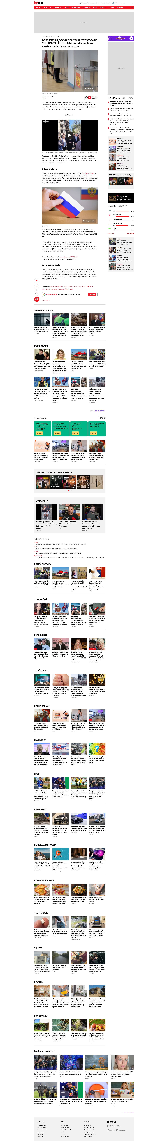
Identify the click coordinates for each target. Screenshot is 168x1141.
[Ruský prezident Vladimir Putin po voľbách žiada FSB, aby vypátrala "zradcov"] (97, 319)
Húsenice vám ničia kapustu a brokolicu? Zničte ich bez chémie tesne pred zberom (59, 1036)
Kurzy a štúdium (37, 870)
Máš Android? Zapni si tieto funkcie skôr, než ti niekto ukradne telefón (59, 932)
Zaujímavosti (75, 8)
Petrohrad (90, 287)
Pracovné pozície (40, 418)
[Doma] (109, 224)
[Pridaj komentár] (36, 280)
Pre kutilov (40, 1016)
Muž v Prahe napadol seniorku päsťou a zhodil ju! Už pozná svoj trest (41, 329)
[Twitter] (114, 1122)
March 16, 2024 (71, 259)
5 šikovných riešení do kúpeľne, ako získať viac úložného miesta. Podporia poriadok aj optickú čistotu (78, 1003)
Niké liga (73, 798)
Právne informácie (42, 1125)
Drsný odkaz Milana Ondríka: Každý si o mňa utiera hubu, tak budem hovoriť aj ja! (91, 525)
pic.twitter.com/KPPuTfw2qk (69, 257)
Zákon (65, 287)
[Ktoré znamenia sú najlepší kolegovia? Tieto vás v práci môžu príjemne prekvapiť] (97, 854)
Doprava (36, 836)
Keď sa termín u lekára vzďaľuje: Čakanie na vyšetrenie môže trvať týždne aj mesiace (78, 456)
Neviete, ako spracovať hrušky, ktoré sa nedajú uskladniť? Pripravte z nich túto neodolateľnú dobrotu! (96, 1037)
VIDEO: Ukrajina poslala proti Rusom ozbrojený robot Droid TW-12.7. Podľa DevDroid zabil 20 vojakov (78, 933)
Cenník (62, 1132)
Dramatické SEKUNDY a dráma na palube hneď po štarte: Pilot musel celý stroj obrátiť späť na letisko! (97, 620)
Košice (90, 590)
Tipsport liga (37, 800)
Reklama (63, 1122)
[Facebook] (108, 1122)
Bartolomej (99, 3)
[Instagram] (111, 1122)
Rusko (84, 287)
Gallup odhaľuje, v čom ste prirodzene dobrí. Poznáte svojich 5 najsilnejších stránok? (78, 865)
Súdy (79, 287)
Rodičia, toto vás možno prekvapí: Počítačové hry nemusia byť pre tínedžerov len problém (41, 690)
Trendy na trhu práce (57, 871)
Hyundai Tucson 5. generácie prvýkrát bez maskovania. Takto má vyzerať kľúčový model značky (59, 830)
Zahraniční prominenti (94, 662)
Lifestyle (111, 8)
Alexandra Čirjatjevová (65, 289)
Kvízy (95, 8)
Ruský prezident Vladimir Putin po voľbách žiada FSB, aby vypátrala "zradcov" (97, 330)
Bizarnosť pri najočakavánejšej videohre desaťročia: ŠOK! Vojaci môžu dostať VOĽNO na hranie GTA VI (78, 620)
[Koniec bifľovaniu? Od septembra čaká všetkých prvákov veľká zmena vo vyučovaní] (79, 957)
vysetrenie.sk (55, 697)
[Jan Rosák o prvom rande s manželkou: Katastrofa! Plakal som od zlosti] (60, 644)
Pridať (93, 294)
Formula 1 (54, 798)
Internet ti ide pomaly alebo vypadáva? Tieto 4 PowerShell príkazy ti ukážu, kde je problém (96, 933)
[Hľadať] (132, 7)
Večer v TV (122, 206)
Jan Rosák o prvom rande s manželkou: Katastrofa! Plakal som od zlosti (57, 548)
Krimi (48, 289)
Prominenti (58, 8)
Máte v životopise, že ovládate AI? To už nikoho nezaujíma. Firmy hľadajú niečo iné (42, 865)
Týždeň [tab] (131, 98)
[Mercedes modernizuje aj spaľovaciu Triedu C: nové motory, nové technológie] (79, 819)
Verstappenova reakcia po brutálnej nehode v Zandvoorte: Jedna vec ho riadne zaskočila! (60, 794)
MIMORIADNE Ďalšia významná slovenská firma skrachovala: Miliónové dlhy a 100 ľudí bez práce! (79, 585)
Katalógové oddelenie (89, 1132)
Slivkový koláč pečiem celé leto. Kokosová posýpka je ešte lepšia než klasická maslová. (59, 900)
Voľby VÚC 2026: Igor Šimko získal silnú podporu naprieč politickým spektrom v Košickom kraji (96, 585)
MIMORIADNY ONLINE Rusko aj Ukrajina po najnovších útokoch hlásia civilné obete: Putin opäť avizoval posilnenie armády (79, 331)
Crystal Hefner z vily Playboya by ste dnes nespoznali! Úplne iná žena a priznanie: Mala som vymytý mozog (96, 656)
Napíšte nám (41, 1134)
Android (54, 935)
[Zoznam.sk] (111, 1130)
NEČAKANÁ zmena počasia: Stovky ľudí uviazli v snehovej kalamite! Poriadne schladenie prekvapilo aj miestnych (78, 691)
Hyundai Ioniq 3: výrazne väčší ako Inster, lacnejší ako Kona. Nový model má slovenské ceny (97, 829)
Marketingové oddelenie (90, 1134)
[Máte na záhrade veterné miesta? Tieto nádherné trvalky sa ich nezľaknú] (79, 1025)
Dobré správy (41, 706)
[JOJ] (109, 215)
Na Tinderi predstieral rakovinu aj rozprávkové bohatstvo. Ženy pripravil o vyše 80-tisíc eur (97, 968)
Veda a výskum (37, 937)
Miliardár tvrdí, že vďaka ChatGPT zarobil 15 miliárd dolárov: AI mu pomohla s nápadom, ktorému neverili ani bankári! (41, 760)
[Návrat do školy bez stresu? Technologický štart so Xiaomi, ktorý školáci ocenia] (60, 715)
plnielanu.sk (73, 731)
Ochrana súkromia (42, 1127)
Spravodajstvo (87, 1125)
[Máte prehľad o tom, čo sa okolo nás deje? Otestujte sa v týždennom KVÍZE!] (42, 573)
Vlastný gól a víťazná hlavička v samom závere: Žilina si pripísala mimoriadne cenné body (79, 794)
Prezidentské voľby (56, 287)
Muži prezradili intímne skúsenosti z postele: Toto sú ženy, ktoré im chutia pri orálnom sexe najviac (124, 198)
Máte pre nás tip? (88, 1136)
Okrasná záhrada (38, 1041)
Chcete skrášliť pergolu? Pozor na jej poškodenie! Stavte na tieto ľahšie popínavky (42, 1036)
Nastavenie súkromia (42, 1130)
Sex (117, 195)
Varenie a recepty (44, 880)
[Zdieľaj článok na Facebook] (36, 286)
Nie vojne (54, 289)
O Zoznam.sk (41, 1122)
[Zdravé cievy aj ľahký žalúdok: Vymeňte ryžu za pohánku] (97, 890)
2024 (43, 289)
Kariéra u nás (41, 1132)
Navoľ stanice (111, 233)
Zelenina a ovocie (56, 1041)
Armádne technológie (75, 939)
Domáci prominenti (38, 660)
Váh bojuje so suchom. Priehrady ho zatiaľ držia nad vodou (60, 967)
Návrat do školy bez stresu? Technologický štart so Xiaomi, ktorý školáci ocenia (41, 456)
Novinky (91, 834)
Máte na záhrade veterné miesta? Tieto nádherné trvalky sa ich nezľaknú (79, 1035)
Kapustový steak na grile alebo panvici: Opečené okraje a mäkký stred (78, 899)
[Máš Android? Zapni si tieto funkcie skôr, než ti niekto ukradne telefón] (60, 922)
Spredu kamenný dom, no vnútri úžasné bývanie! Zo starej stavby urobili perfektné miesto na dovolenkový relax (97, 1003)
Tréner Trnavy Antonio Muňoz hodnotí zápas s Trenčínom (67, 523)
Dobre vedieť (37, 461)
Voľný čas (120, 8)
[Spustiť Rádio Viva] (120, 37)
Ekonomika (87, 8)
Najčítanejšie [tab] (114, 98)
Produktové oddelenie (89, 1127)
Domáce (38, 8)
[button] (89, 97)
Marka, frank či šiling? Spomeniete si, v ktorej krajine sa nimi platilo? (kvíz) (96, 760)
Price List (63, 1134)
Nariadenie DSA (41, 1136)
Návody (90, 937)
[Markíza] (109, 210)
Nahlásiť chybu (46, 300)
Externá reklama (65, 1127)
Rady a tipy (73, 903)
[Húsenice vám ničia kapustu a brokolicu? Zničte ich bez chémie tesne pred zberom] (60, 1025)
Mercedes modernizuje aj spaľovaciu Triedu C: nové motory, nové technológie (79, 828)
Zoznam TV (42, 500)
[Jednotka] (109, 219)
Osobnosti (54, 658)
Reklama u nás (64, 1125)
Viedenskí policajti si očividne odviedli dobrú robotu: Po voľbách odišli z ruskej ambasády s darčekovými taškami (60, 331)
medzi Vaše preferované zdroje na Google (63, 294)
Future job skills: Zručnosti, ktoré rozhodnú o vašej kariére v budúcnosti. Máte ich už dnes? (60, 866)
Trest (75, 287)
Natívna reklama (65, 1136)
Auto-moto (40, 809)
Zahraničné (47, 8)
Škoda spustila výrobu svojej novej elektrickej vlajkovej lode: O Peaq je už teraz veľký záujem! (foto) (78, 760)
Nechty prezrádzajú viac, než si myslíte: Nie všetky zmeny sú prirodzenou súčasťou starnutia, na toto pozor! (60, 691)
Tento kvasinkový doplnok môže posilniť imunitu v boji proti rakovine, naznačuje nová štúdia (42, 933)
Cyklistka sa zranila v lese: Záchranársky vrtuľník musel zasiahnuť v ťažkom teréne (60, 584)
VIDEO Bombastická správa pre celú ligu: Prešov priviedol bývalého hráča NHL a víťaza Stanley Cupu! (41, 795)
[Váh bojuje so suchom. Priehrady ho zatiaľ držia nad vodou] (60, 957)
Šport (67, 8)
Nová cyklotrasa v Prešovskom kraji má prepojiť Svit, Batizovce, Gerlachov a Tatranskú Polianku (41, 830)
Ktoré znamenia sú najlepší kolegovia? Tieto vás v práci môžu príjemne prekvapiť (97, 865)
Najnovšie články (41, 539)
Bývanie (38, 981)
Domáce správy (42, 564)
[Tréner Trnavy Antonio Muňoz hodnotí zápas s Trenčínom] (69, 512)
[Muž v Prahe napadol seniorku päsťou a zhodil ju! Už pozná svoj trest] (42, 319)
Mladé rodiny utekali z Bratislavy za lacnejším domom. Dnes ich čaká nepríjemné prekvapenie (42, 968)
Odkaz (70, 287)
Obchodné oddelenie (89, 1130)
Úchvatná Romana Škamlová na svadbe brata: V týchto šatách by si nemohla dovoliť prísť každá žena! (78, 656)
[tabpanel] (121, 117)
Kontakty (87, 1122)
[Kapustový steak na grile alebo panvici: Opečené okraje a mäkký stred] (79, 890)
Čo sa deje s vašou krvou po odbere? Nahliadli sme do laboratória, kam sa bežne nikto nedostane (60, 456)
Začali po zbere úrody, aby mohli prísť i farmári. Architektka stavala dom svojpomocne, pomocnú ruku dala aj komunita (42, 1003)
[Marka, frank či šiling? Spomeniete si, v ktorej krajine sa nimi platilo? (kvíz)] (97, 749)
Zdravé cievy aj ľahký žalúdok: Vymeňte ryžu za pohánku (97, 899)
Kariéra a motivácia (45, 844)
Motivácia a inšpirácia (75, 870)
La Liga (90, 800)
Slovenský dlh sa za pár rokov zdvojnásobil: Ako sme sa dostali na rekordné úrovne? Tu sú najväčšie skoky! (59, 760)
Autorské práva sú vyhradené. (114, 1127)
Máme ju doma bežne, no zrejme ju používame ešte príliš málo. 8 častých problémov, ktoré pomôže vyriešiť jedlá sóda (60, 1003)
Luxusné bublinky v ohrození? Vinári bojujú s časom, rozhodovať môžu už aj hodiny (97, 690)
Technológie (41, 912)
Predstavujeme (55, 836)
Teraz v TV (112, 206)
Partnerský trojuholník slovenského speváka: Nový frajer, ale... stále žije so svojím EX (46, 525)
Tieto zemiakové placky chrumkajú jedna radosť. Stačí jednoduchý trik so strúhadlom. (41, 900)
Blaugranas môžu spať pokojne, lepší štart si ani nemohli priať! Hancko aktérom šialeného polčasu (97, 795)
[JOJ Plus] (109, 228)
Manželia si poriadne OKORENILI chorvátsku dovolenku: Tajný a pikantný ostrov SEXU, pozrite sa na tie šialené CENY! (60, 620)
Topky (52, 36)
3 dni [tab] (124, 98)
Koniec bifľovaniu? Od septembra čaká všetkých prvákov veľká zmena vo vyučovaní (78, 968)
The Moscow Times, (88, 173)
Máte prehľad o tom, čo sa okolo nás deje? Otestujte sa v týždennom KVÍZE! (58, 553)
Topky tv (102, 8)
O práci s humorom (93, 870)
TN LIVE (38, 948)
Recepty (91, 1043)
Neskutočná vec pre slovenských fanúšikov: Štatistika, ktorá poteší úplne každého (96, 456)
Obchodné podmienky (66, 1130)
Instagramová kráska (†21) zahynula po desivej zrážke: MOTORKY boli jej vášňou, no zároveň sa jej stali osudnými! (70, 557)
